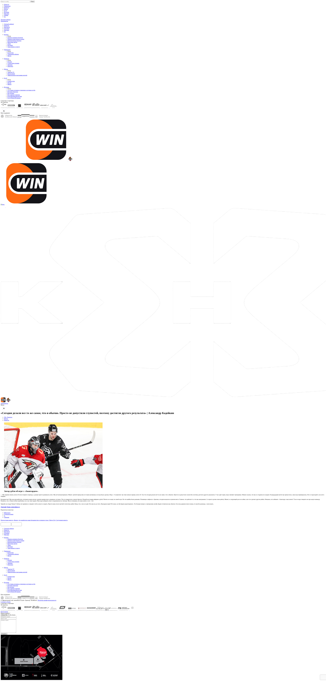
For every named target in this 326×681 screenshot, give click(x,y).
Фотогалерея (11, 74)
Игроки (9, 61)
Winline (6, 15)
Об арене (6, 28)
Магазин (6, 13)
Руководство (11, 81)
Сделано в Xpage (6, 602)
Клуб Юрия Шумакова (14, 98)
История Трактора (12, 91)
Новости (6, 4)
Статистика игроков (13, 63)
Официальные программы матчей (17, 75)
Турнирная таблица (13, 54)
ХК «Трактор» (8, 417)
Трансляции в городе (13, 47)
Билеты (6, 34)
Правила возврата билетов (15, 37)
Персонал (10, 66)
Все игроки (10, 93)
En (5, 16)
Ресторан (10, 45)
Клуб (5, 10)
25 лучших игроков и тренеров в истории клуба (21, 90)
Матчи (9, 56)
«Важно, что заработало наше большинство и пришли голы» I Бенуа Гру (34, 520)
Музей (9, 83)
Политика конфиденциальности (47, 600)
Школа (9, 84)
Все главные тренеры (13, 95)
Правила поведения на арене (15, 39)
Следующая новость (62, 520)
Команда (6, 7)
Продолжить (4, 611)
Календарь (10, 52)
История (6, 12)
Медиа (6, 9)
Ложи (9, 43)
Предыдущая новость (7, 520)
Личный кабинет (9, 24)
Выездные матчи (12, 42)
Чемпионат (7, 6)
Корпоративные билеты (14, 40)
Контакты (7, 27)
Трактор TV (10, 72)
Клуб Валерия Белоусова (14, 96)
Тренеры (9, 65)
